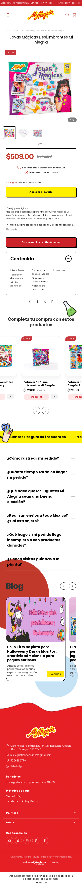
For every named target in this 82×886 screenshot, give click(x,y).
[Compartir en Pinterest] (52, 302)
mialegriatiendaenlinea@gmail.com (30, 754)
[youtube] (9, 840)
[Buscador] (67, 14)
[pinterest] (35, 840)
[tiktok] (18, 840)
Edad (16, 30)
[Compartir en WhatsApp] (30, 302)
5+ (22, 30)
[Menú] (8, 14)
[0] (73, 15)
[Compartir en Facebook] (37, 302)
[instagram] (27, 840)
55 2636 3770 (18, 760)
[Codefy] (55, 862)
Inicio (8, 30)
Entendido (41, 882)
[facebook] (44, 840)
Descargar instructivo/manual (41, 242)
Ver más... (13, 229)
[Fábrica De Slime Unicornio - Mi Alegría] (54, 396)
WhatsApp (16, 766)
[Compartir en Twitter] (45, 302)
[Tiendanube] (34, 864)
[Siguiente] (72, 586)
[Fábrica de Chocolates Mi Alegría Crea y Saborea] (10, 396)
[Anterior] (63, 586)
